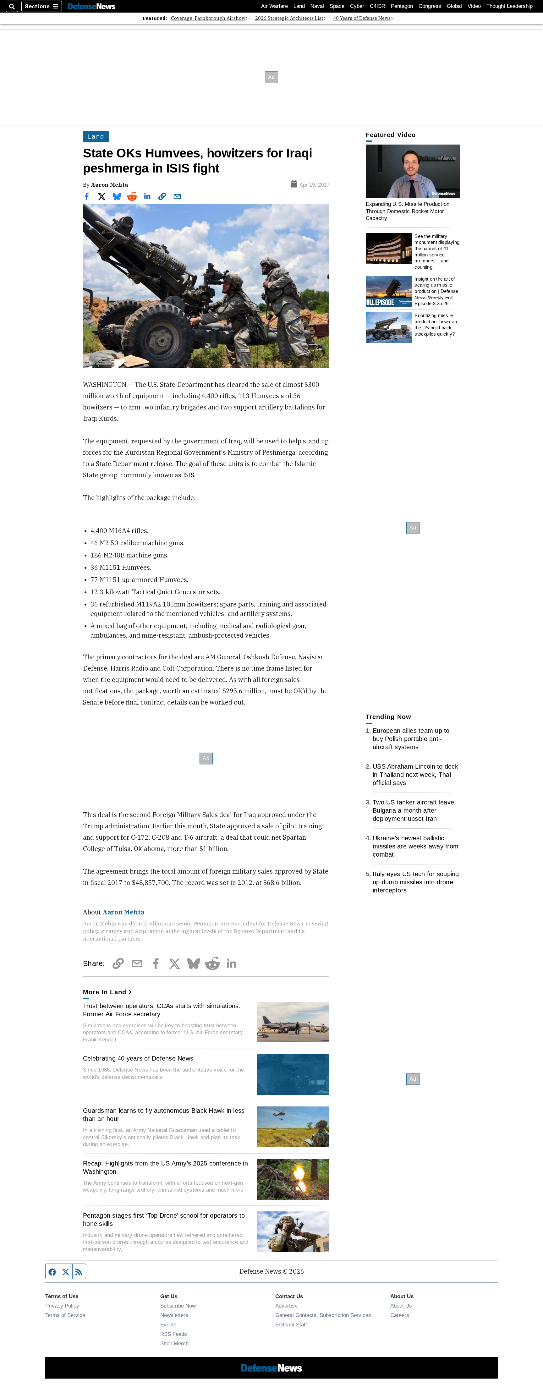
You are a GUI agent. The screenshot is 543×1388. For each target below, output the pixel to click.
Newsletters (174, 1315)
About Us (401, 1306)
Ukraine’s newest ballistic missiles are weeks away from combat (415, 846)
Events (168, 1324)
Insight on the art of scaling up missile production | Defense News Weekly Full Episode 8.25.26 (436, 291)
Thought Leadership (509, 6)
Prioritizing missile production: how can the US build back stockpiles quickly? (435, 325)
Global (454, 6)
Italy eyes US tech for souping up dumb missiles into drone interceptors (416, 882)
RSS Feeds (173, 1334)
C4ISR (377, 6)
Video (474, 6)
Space (337, 6)
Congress (430, 6)
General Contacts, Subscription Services (323, 1315)
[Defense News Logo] (92, 6)
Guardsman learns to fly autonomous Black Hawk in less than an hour (163, 1114)
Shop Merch (174, 1343)
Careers (399, 1315)
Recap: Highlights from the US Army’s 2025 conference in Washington (165, 1167)
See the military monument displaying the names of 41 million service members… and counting (436, 251)
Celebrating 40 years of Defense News (138, 1058)
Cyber (357, 6)
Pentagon (402, 6)
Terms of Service (65, 1315)
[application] (413, 171)
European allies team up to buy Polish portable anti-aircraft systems (411, 738)
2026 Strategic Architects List (289, 18)
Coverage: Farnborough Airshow (208, 18)
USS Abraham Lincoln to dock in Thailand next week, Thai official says (415, 774)
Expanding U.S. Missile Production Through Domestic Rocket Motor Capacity (407, 211)
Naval (317, 6)
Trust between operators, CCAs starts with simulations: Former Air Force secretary (162, 1010)
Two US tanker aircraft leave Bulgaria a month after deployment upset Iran (413, 810)
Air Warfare (274, 6)
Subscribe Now (178, 1306)
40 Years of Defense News (362, 18)
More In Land (104, 992)
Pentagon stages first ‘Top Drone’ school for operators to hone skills (164, 1219)
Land (299, 6)
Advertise (286, 1306)
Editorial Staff (291, 1324)
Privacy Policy (62, 1306)
